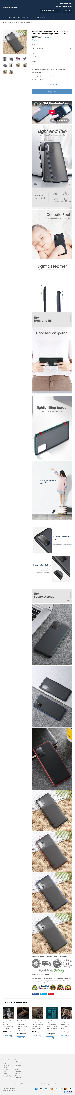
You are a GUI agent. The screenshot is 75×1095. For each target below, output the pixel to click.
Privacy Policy (7, 1076)
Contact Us (6, 1065)
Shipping (34, 40)
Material (34, 45)
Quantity (34, 61)
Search (5, 1063)
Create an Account (67, 6)
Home (4, 22)
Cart (68, 10)
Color (33, 53)
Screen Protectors (24, 18)
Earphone (52, 18)
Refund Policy (7, 1078)
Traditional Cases (8, 18)
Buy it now (52, 92)
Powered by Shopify (9, 1090)
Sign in (58, 6)
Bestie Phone (10, 7)
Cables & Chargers (39, 18)
